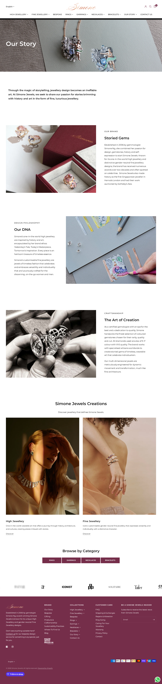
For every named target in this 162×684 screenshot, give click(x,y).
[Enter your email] (153, 619)
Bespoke (57, 14)
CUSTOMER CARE (104, 605)
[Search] (150, 6)
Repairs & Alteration (104, 616)
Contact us (10, 634)
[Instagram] (14, 646)
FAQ (98, 609)
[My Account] (145, 6)
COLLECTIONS (77, 605)
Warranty (100, 629)
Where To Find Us (52, 629)
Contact (99, 636)
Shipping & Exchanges (105, 613)
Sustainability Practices (54, 626)
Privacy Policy (101, 633)
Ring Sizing (100, 620)
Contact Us (146, 14)
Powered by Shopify (45, 668)
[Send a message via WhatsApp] (157, 679)
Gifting (47, 616)
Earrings (81, 14)
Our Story (129, 14)
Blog (46, 633)
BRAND (48, 605)
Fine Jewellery (40, 14)
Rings (68, 14)
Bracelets (113, 14)
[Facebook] (8, 646)
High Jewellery (18, 14)
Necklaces (97, 14)
